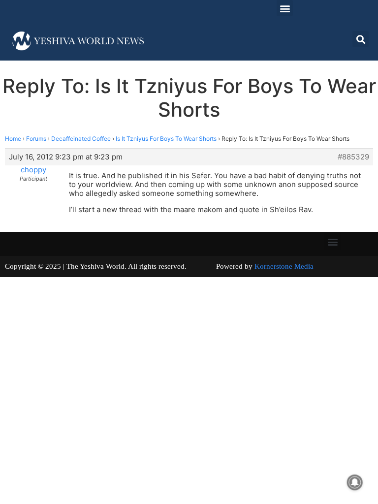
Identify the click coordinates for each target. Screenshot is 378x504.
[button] (285, 8)
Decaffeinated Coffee (81, 138)
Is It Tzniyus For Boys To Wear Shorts (166, 138)
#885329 (353, 157)
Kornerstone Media (284, 266)
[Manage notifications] (355, 482)
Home (13, 138)
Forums (36, 138)
